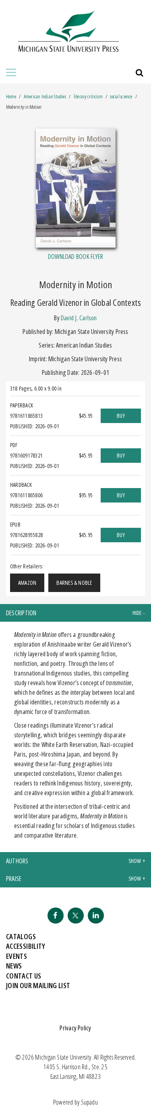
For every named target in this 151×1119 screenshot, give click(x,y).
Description (21, 612)
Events (16, 956)
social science (121, 96)
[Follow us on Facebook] (56, 915)
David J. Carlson (79, 317)
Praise (13, 878)
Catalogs (21, 936)
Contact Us (23, 976)
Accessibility (26, 946)
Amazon (27, 582)
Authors (17, 861)
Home (11, 96)
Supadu (89, 1102)
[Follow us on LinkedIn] (96, 915)
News (14, 965)
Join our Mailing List (38, 985)
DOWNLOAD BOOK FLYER (75, 256)
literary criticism (88, 96)
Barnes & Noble (74, 582)
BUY (121, 415)
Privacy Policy (75, 1027)
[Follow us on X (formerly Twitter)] (76, 915)
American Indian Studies (45, 96)
